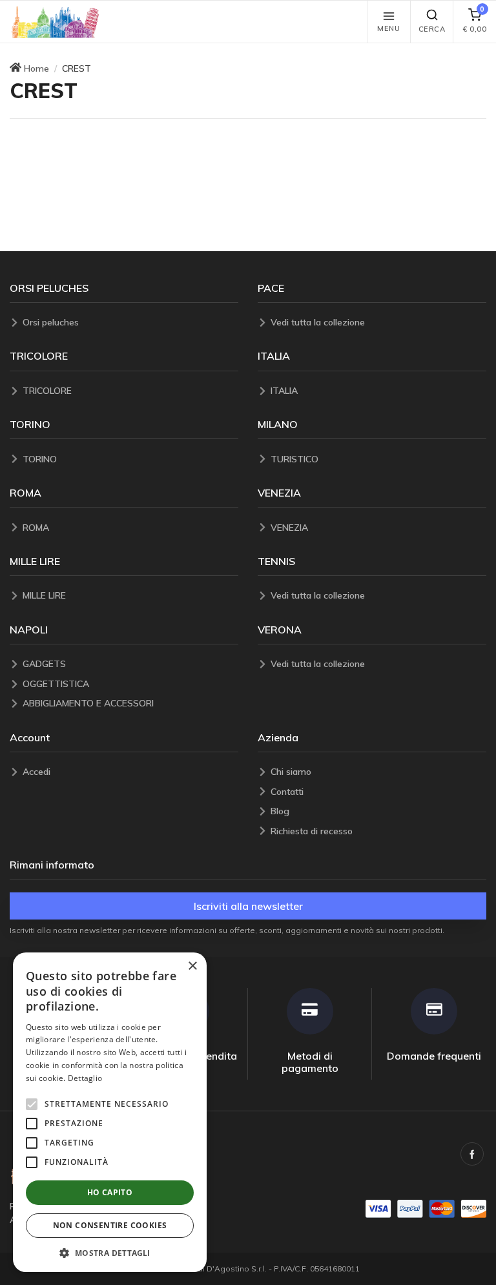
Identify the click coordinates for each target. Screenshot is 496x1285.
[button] (55, 21)
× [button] (192, 966)
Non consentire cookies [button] (110, 1225)
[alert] (110, 1112)
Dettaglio (85, 1078)
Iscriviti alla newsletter (248, 906)
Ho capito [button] (110, 1192)
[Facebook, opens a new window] (472, 1154)
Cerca (432, 29)
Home (36, 68)
